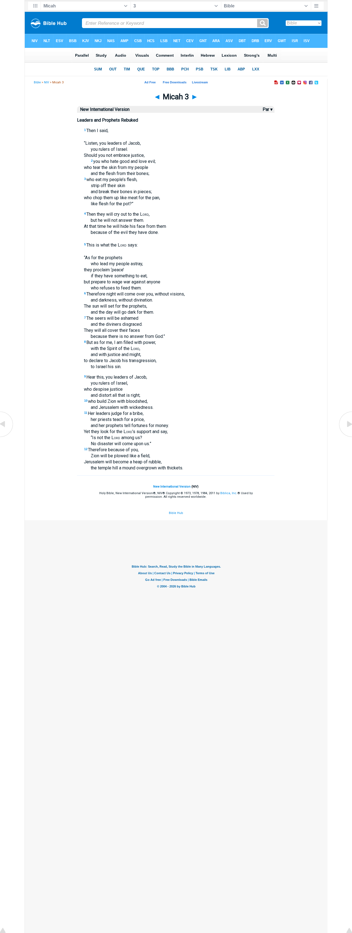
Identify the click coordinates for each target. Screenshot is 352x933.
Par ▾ (268, 109)
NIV (46, 82)
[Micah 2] (7, 436)
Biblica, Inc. (228, 493)
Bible (37, 82)
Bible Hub (176, 513)
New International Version (172, 486)
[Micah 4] (345, 436)
